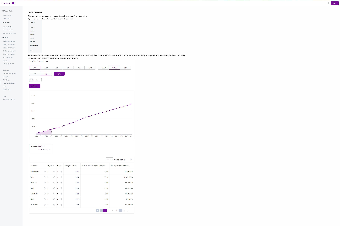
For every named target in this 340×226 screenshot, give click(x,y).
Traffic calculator (9, 83)
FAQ (4, 96)
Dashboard (6, 18)
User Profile (6, 89)
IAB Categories (7, 57)
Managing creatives (9, 63)
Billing (5, 86)
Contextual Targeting (9, 73)
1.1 (334, 3)
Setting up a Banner (9, 41)
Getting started (7, 15)
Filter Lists (6, 80)
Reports (5, 77)
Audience (6, 70)
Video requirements (9, 48)
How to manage (8, 30)
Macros (5, 60)
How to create (7, 27)
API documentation (9, 99)
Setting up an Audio (9, 51)
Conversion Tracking (9, 33)
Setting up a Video (8, 44)
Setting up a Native (9, 54)
